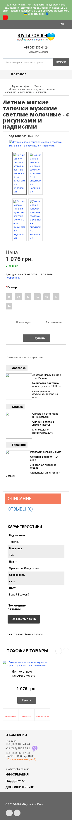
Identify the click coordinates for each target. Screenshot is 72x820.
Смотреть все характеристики (25, 357)
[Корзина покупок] (23, 24)
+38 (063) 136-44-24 (18, 744)
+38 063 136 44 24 (36, 47)
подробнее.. (13, 277)
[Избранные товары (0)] (13, 24)
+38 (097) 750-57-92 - (19, 748)
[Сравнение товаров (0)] (18, 24)
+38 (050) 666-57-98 (18, 753)
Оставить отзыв (24, 619)
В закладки (23, 322)
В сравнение (53, 322)
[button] (63, 24)
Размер (12, 287)
